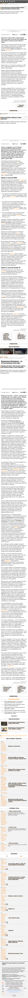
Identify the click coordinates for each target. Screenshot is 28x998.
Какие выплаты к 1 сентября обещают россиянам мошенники (19, 352)
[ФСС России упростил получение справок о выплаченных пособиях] (4, 746)
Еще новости (14, 716)
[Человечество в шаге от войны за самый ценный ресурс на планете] (4, 917)
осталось (3, 296)
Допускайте (5, 470)
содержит (3, 271)
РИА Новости (9, 50)
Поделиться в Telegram (12, 1)
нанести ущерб (17, 469)
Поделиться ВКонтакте (1, 1)
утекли (16, 527)
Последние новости (14, 699)
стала (18, 233)
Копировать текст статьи (14, 1)
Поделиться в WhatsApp (8, 1)
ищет (11, 242)
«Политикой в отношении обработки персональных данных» (14, 991)
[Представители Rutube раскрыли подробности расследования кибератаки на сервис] (4, 800)
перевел (3, 223)
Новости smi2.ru (4, 356)
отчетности (12, 196)
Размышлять (4, 610)
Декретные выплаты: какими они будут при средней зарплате (5, 352)
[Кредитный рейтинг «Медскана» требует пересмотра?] (4, 942)
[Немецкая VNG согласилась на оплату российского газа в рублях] (4, 770)
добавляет (15, 313)
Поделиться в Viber (10, 1)
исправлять (10, 665)
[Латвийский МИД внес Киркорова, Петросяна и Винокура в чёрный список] (4, 758)
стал (18, 162)
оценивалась (4, 173)
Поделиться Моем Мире (3, 1)
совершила (7, 560)
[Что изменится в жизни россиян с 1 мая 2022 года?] (4, 847)
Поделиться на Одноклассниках (5, 1)
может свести (20, 307)
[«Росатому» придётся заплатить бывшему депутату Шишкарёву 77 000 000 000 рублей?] (4, 953)
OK (14, 995)
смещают (12, 253)
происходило (22, 180)
